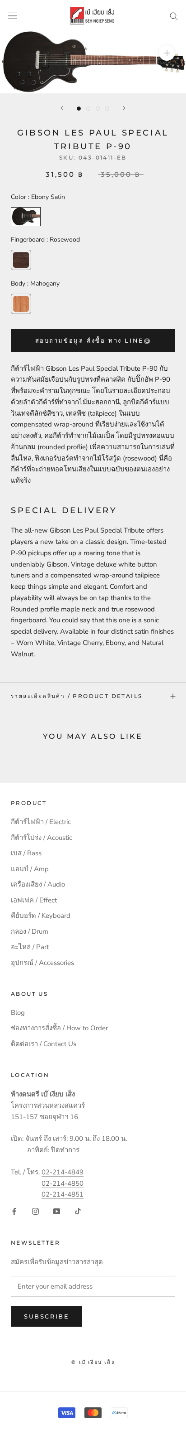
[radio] (26, 216)
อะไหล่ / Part (30, 946)
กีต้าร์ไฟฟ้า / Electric (41, 821)
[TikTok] (77, 1211)
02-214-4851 (63, 1194)
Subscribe (46, 1316)
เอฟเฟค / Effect (34, 900)
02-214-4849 (63, 1172)
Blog (18, 1012)
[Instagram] (35, 1211)
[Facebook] (14, 1211)
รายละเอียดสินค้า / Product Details (76, 696)
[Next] (124, 108)
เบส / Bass (26, 853)
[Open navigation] (12, 15)
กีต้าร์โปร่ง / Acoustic (41, 837)
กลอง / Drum (29, 931)
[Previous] (61, 108)
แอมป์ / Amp (30, 868)
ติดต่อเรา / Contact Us (43, 1043)
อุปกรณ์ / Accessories (42, 962)
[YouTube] (56, 1211)
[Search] (174, 15)
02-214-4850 (63, 1183)
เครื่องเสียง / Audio (38, 884)
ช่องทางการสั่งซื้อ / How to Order (59, 1028)
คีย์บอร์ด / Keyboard (40, 915)
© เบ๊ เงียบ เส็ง (93, 1362)
